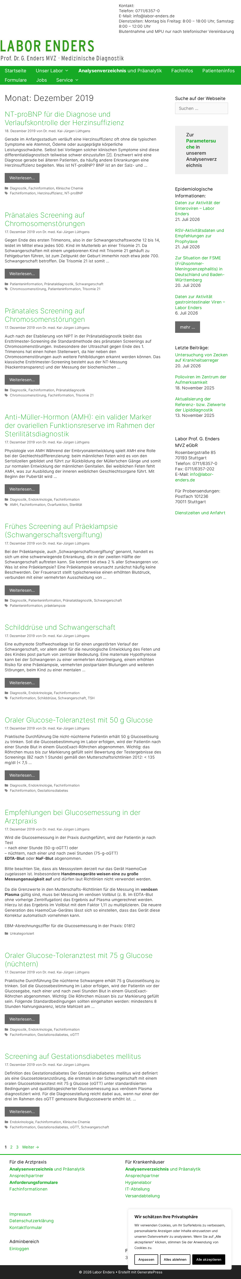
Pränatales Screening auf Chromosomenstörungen (45, 219)
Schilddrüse (46, 698)
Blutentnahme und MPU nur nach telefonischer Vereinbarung (176, 31)
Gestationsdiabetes (52, 790)
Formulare (16, 80)
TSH (91, 698)
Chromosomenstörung (28, 289)
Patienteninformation (26, 284)
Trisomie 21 (91, 289)
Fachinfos (182, 70)
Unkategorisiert (22, 933)
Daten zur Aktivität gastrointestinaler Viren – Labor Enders (200, 302)
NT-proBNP (73, 193)
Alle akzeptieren (208, 1259)
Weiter (30, 1147)
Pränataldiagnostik (58, 284)
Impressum (20, 1214)
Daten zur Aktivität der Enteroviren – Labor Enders (197, 208)
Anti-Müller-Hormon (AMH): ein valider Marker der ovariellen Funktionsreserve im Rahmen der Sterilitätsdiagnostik (80, 425)
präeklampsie (54, 605)
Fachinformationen (28, 1189)
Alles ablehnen (175, 1259)
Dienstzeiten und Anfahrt (200, 512)
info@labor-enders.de (154, 16)
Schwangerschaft (89, 284)
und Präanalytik (120, 70)
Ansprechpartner (26, 1175)
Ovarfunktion (57, 505)
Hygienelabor (138, 1182)
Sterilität (75, 505)
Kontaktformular (25, 1227)
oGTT (74, 1035)
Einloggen (19, 1248)
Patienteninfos (218, 70)
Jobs (41, 80)
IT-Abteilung (137, 1189)
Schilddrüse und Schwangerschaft (60, 627)
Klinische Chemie (69, 188)
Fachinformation (41, 188)
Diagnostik (18, 188)
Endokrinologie (40, 499)
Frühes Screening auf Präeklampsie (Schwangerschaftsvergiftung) (61, 530)
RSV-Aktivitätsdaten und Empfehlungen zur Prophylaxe (199, 236)
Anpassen (146, 1259)
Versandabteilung (142, 1195)
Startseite (15, 70)
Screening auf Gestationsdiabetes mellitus (73, 1056)
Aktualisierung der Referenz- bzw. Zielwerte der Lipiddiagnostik (200, 404)
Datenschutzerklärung (31, 1220)
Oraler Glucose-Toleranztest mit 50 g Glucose (79, 720)
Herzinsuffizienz (50, 193)
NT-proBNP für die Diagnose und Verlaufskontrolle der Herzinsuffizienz (64, 118)
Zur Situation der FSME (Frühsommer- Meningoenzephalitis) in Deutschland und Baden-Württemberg (200, 268)
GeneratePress (149, 1272)
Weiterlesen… (22, 178)
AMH (14, 505)
